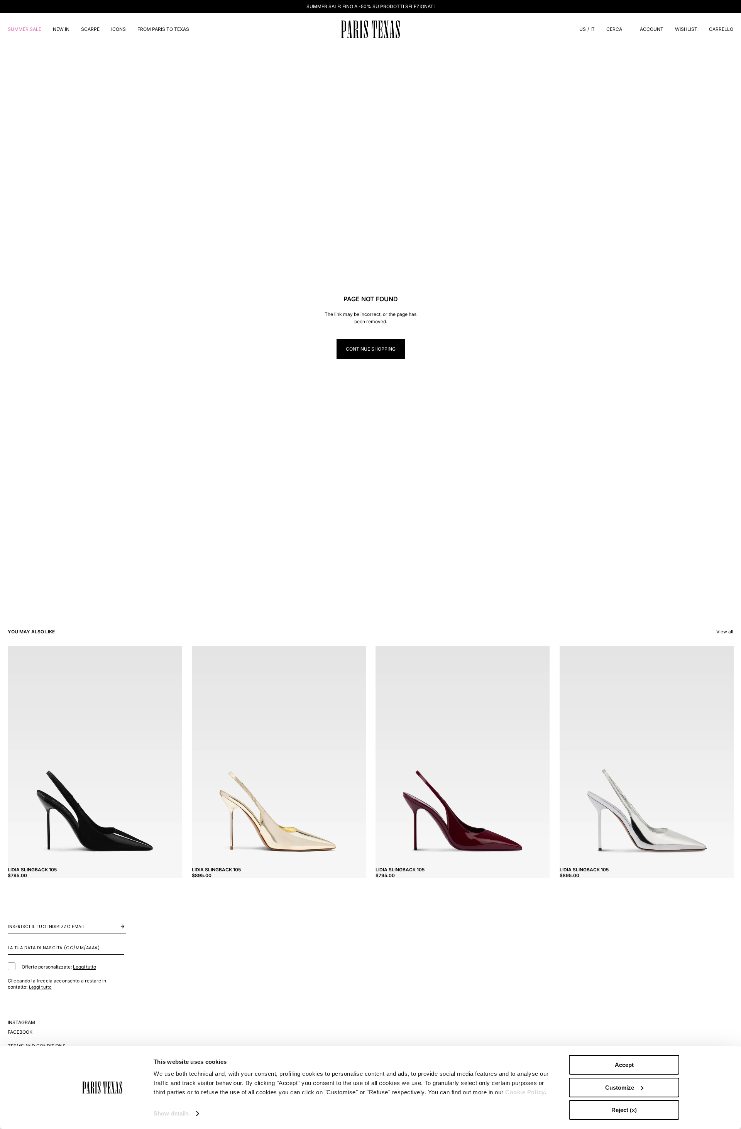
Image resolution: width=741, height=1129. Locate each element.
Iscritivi (114, 926)
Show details (171, 1113)
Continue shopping (371, 349)
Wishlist (686, 29)
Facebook (20, 1032)
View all (724, 632)
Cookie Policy (525, 1092)
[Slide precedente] (19, 754)
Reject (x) (624, 1110)
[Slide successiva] (170, 754)
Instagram (21, 1022)
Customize (619, 1087)
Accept (624, 1064)
